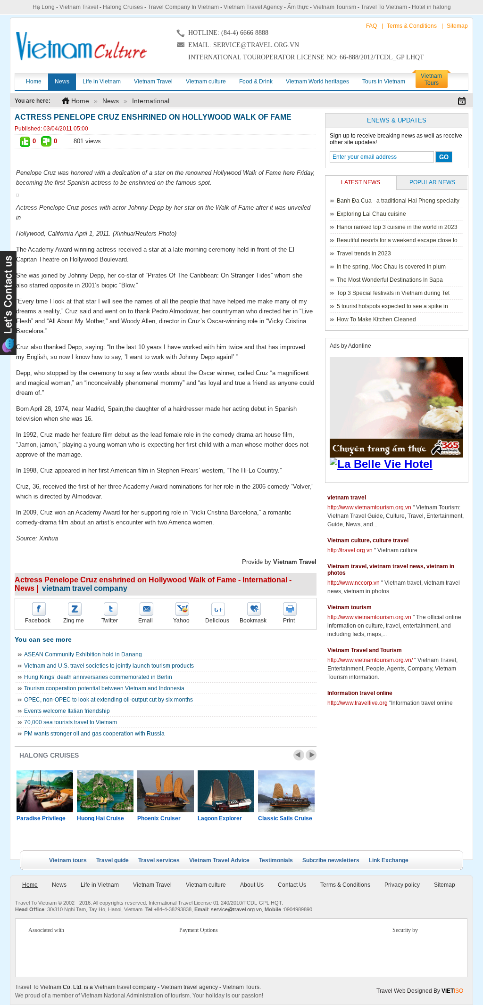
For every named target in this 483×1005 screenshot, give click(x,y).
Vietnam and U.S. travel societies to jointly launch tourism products (109, 665)
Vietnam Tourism (334, 7)
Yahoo (181, 620)
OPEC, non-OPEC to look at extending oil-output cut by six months (108, 699)
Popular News (432, 182)
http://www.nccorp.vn (353, 583)
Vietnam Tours (241, 987)
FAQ (371, 26)
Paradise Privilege (41, 818)
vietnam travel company (84, 588)
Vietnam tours (68, 860)
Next (311, 755)
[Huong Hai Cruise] (105, 791)
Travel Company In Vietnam (183, 7)
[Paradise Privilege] (45, 791)
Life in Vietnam (100, 885)
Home (80, 101)
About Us (252, 885)
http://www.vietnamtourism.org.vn (369, 507)
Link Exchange (388, 860)
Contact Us (292, 885)
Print (289, 620)
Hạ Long (44, 7)
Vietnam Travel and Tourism (364, 650)
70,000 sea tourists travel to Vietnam (70, 722)
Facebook (37, 620)
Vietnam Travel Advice (219, 860)
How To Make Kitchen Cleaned (376, 319)
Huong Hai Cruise (100, 818)
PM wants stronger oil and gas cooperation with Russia (94, 733)
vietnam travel (346, 497)
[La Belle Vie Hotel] (398, 464)
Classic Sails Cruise (285, 818)
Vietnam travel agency (189, 987)
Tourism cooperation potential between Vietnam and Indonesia (104, 688)
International (150, 101)
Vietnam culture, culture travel (367, 540)
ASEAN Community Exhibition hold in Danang (83, 654)
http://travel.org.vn (350, 550)
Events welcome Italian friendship (67, 711)
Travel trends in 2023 (364, 253)
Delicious (217, 620)
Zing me (73, 620)
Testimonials (276, 860)
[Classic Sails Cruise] (286, 791)
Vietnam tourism (349, 607)
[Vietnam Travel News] (81, 46)
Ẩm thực (297, 7)
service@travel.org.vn (236, 909)
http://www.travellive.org (357, 703)
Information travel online (359, 693)
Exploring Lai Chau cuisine (371, 214)
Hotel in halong (431, 7)
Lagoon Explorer (220, 818)
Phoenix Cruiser (159, 818)
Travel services (159, 860)
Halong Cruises (123, 7)
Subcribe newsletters (330, 860)
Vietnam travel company (125, 987)
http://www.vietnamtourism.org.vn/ (370, 660)
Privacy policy (402, 885)
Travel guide (112, 860)
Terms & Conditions (412, 26)
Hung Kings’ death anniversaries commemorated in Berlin (98, 677)
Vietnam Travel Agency (253, 7)
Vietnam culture (206, 885)
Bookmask (253, 620)
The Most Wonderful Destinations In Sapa (390, 280)
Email (145, 620)
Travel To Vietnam (384, 7)
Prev (298, 755)
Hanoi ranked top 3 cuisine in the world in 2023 (397, 227)
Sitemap (457, 26)
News (110, 101)
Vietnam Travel (78, 7)
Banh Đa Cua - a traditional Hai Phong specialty (398, 200)
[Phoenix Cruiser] (165, 791)
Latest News (360, 182)
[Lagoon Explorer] (226, 791)
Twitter (109, 620)
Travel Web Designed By (419, 991)
